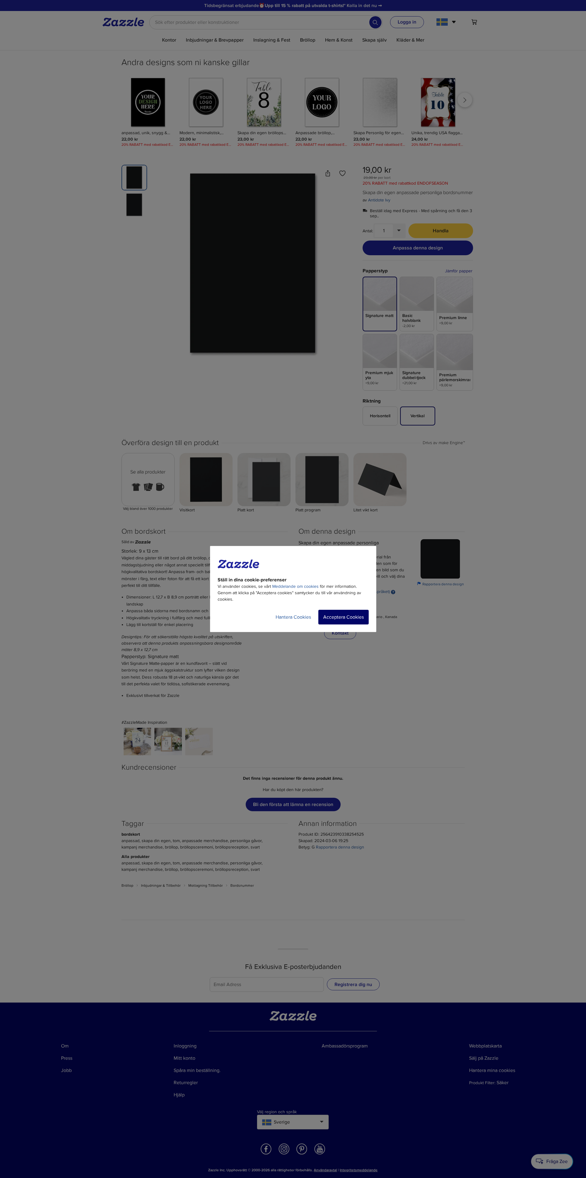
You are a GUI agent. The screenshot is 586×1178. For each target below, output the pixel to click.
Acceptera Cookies (343, 617)
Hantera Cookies (293, 617)
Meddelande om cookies (295, 586)
